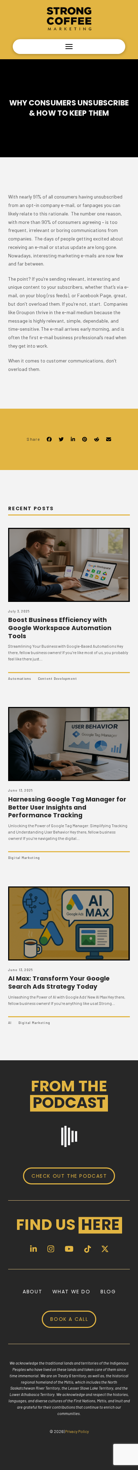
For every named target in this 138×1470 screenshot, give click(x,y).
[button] (69, 46)
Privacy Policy (77, 1431)
